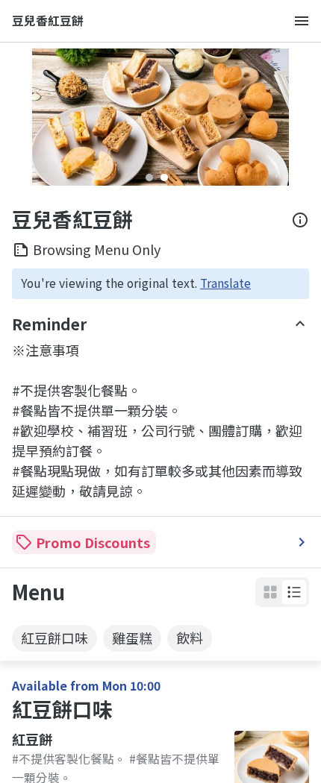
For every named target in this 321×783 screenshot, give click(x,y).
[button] (294, 592)
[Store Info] (300, 220)
